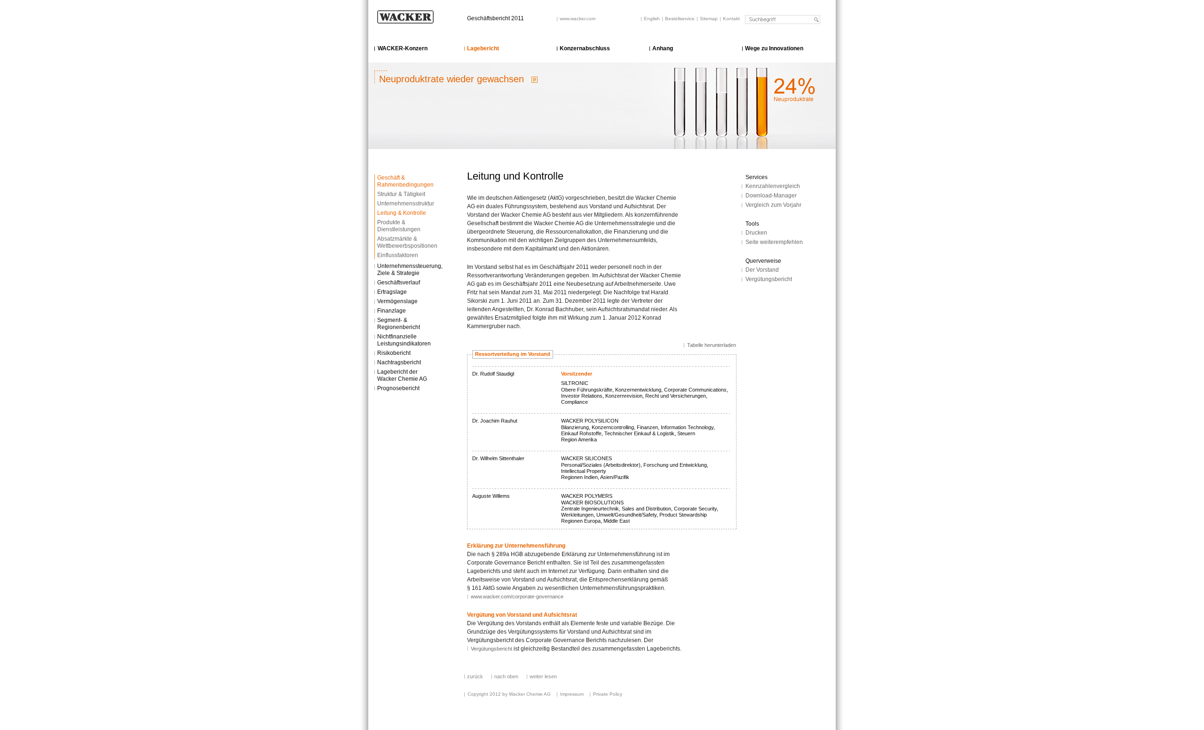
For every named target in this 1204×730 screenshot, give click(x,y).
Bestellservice (680, 18)
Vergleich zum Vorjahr (773, 205)
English (652, 18)
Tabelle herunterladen (711, 345)
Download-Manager (771, 195)
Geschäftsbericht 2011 (495, 18)
